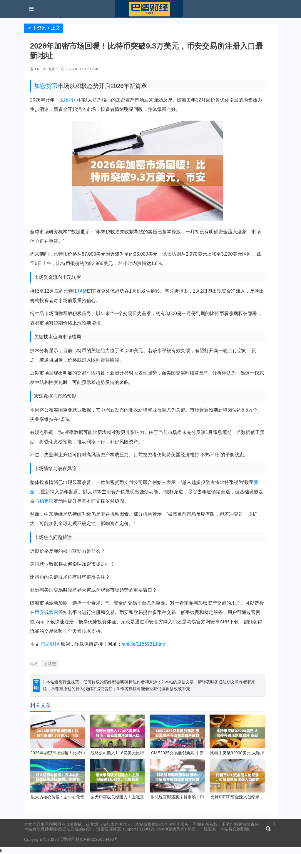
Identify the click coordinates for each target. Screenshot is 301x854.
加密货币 (46, 86)
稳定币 (46, 501)
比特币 (71, 99)
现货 (82, 291)
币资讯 (39, 27)
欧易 (53, 612)
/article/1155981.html (143, 644)
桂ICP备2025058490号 (96, 839)
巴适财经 (50, 644)
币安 (39, 612)
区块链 (50, 663)
